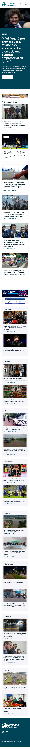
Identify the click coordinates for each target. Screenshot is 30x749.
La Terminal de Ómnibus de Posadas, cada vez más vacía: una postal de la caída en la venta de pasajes (14, 635)
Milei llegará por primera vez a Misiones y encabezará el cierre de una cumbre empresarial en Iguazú (13, 50)
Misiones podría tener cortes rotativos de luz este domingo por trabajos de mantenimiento (14, 214)
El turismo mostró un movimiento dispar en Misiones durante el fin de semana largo (14, 688)
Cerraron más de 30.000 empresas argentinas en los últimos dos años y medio (14, 379)
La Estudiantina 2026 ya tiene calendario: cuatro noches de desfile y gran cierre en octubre (14, 273)
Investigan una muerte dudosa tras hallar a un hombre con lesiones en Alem (14, 428)
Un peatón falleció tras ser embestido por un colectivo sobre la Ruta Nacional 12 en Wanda (14, 450)
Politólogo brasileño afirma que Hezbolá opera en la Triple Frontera (13, 530)
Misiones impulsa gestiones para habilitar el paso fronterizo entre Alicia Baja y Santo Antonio (14, 553)
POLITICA (5, 34)
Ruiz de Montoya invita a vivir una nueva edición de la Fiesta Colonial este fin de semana (14, 710)
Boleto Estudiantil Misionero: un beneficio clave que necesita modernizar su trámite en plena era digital (14, 605)
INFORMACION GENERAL (9, 167)
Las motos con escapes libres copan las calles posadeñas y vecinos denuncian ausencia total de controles (14, 582)
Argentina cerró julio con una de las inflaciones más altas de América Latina (13, 400)
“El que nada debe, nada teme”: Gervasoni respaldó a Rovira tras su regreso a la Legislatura (14, 328)
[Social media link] (3, 732)
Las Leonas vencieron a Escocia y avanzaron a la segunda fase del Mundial (14, 479)
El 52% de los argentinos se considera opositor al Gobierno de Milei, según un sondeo (13, 350)
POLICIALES (6, 106)
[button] (20, 4)
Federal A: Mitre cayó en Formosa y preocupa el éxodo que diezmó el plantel (14, 500)
